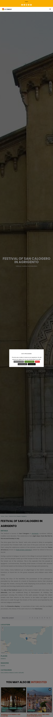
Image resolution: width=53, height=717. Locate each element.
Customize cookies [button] (18, 361)
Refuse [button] (37, 361)
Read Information (22, 364)
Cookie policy (32, 364)
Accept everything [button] (29, 361)
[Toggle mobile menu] (50, 9)
